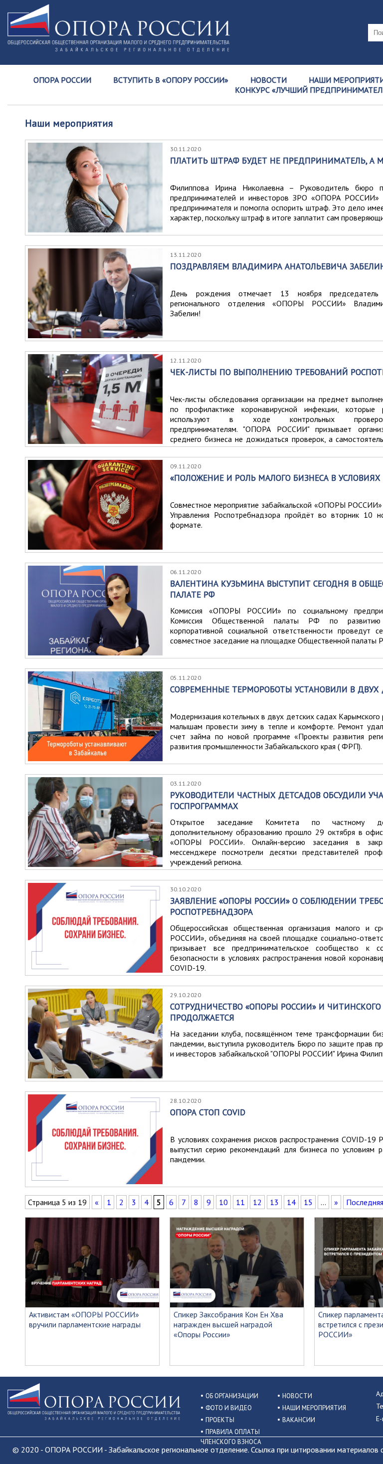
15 (308, 1202)
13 (274, 1202)
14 (291, 1202)
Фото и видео (228, 1408)
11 (240, 1202)
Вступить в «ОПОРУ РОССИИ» (170, 80)
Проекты (219, 1420)
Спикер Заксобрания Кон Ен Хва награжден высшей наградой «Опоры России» (228, 1324)
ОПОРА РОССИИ (62, 80)
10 (223, 1202)
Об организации (231, 1396)
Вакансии (298, 1420)
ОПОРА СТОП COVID (207, 1112)
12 (257, 1202)
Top (359, 1440)
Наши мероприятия (314, 1408)
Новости (268, 80)
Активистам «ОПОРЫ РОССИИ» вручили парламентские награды (85, 1319)
